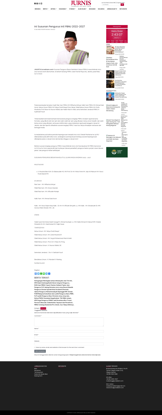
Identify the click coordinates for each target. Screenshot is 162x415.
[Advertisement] (29, 31)
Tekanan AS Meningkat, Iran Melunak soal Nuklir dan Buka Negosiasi (125, 136)
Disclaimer (37, 370)
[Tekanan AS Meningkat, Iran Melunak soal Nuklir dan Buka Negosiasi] (113, 138)
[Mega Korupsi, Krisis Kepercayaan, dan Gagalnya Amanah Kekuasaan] (110, 74)
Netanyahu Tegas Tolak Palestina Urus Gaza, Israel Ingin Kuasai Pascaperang (121, 95)
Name (36, 328)
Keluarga (101, 9)
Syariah (71, 9)
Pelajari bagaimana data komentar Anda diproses (85, 355)
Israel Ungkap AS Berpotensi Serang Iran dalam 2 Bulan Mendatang (124, 106)
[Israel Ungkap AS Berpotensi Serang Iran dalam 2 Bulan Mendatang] (113, 108)
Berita (45, 9)
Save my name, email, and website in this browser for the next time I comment (60, 347)
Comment (38, 316)
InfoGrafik (123, 9)
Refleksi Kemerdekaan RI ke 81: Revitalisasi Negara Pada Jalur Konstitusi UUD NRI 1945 (124, 60)
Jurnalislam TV (112, 9)
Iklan (35, 368)
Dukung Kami (117, 26)
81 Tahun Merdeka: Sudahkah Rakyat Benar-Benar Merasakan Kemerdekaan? (120, 49)
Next (102, 366)
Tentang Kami (38, 372)
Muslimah (92, 9)
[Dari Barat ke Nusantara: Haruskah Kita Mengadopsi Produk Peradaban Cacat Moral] (110, 84)
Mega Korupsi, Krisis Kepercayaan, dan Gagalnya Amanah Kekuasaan (120, 73)
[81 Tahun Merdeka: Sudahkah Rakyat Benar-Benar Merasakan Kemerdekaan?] (110, 50)
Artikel (53, 9)
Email (36, 335)
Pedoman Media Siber (41, 374)
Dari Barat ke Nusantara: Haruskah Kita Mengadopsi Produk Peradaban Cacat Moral (120, 83)
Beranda (37, 9)
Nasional (43, 308)
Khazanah (62, 9)
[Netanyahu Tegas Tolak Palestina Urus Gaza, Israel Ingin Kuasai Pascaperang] (110, 96)
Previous (101, 366)
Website (36, 341)
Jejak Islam (82, 9)
